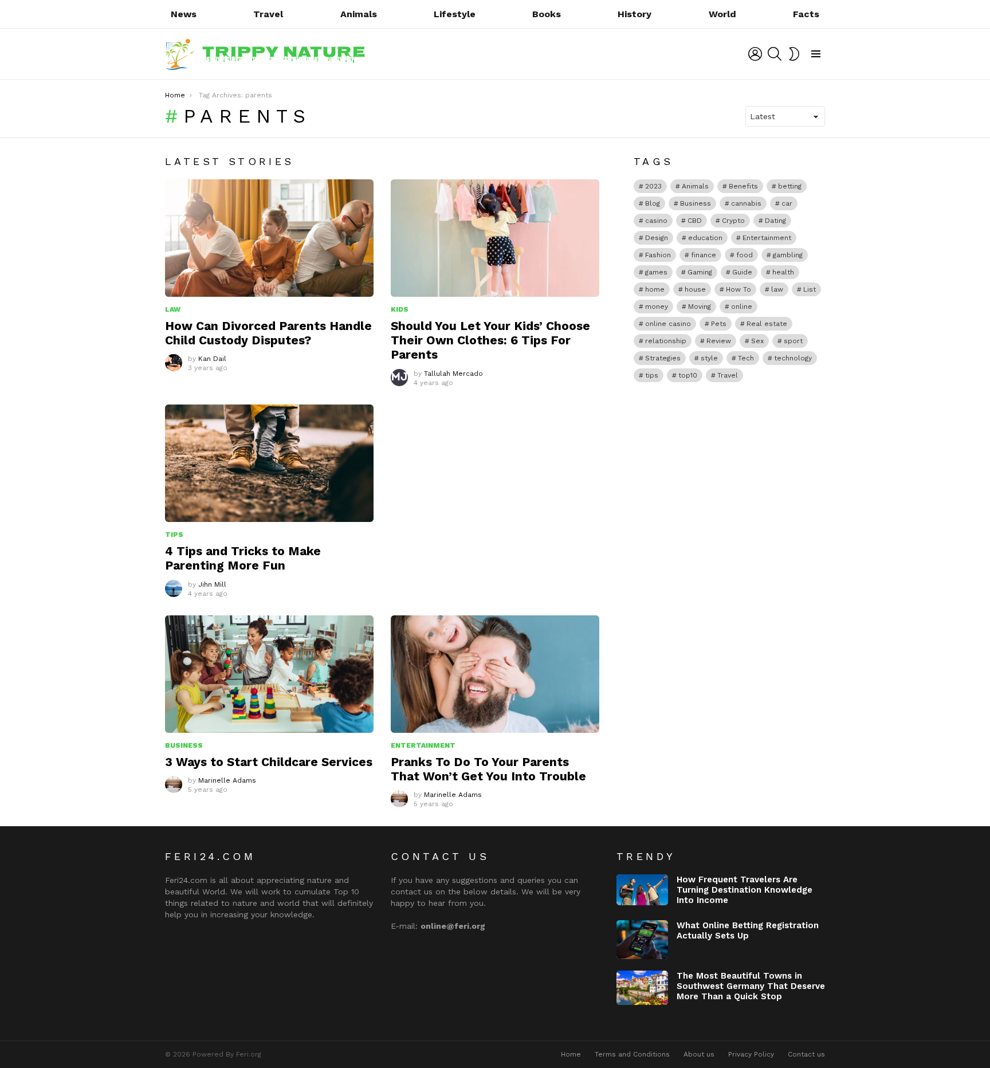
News (184, 14)
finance (703, 255)
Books (546, 14)
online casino (668, 324)
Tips (174, 535)
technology (793, 358)
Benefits (743, 186)
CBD (695, 221)
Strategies (663, 358)
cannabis (746, 203)
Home (571, 1054)
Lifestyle (455, 14)
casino (656, 221)
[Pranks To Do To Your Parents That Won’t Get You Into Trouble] (495, 674)
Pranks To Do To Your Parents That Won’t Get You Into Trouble (488, 769)
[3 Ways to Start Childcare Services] (269, 674)
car (786, 203)
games (656, 272)
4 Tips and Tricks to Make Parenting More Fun (243, 558)
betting (790, 186)
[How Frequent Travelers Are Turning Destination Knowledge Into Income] (642, 889)
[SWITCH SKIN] (794, 53)
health (783, 272)
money (656, 307)
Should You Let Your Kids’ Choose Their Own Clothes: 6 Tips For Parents (490, 340)
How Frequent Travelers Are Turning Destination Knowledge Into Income (744, 889)
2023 (653, 186)
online (741, 307)
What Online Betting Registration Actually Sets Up (748, 930)
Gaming (700, 272)
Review (718, 341)
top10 (687, 375)
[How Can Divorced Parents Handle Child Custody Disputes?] (269, 238)
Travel (268, 14)
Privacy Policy (751, 1054)
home (655, 289)
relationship (665, 341)
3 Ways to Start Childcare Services (268, 762)
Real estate (767, 324)
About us (698, 1054)
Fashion (658, 255)
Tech (746, 358)
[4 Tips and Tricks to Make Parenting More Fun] (269, 463)
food (744, 255)
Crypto (733, 221)
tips (651, 375)
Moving (699, 307)
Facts (806, 14)
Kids (399, 309)
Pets (718, 324)
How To (738, 289)
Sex (757, 341)
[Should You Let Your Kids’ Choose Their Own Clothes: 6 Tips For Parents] (495, 238)
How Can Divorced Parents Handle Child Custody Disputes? (268, 333)
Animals (358, 14)
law (777, 289)
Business (184, 745)
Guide (742, 272)
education (705, 238)
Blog (652, 203)
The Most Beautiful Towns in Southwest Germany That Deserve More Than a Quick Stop (751, 986)
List (809, 289)
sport (793, 341)
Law (172, 309)
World (722, 14)
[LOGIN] (755, 53)
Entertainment (423, 745)
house (695, 289)
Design (656, 238)
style (709, 358)
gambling (788, 255)
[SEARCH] (774, 53)
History (634, 14)
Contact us (806, 1054)
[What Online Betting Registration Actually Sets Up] (642, 939)
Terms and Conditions (632, 1054)
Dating (775, 221)
